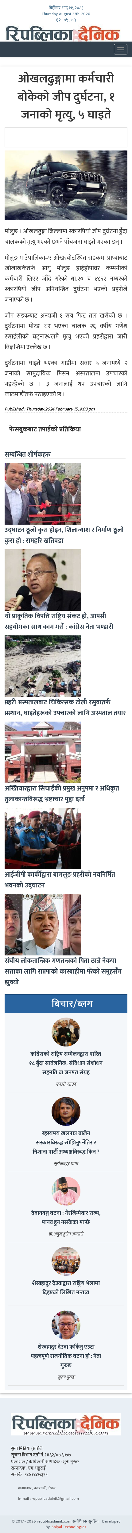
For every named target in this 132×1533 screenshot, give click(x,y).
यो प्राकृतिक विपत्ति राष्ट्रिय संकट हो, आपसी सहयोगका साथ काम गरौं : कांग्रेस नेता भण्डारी (59, 621)
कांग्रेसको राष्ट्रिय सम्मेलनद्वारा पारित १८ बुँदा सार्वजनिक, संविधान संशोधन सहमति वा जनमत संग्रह (66, 1063)
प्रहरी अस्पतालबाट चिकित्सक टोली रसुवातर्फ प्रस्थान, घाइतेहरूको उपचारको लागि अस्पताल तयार (65, 707)
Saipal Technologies (69, 1526)
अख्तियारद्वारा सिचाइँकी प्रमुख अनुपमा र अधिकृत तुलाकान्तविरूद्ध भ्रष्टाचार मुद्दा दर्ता (62, 794)
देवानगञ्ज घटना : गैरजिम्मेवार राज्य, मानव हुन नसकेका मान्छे (65, 1218)
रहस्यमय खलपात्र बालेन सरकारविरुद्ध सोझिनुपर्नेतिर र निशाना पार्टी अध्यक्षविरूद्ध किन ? (66, 1143)
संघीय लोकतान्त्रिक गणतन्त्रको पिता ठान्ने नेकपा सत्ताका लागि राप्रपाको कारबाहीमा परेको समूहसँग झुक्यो (63, 971)
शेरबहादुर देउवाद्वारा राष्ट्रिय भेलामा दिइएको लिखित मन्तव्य (66, 1288)
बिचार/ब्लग (72, 1004)
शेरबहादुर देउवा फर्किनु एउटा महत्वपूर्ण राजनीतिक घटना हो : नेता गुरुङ (66, 1356)
